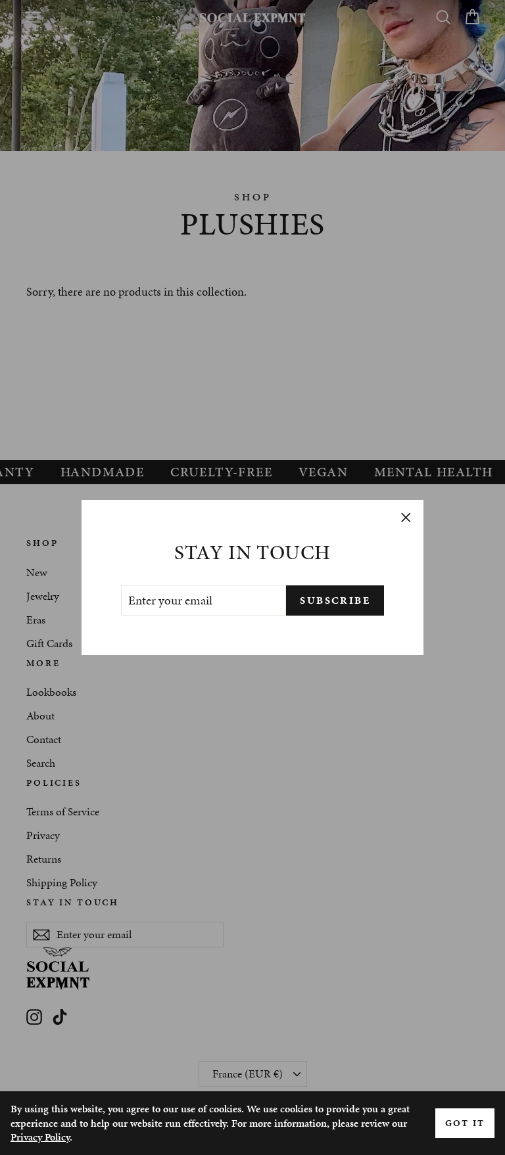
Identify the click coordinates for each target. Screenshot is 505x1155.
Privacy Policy (40, 1136)
